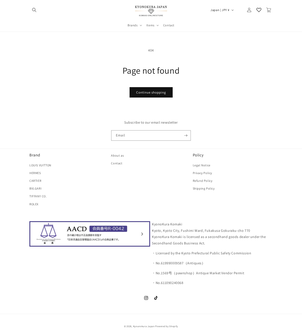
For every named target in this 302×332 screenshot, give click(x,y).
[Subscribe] (186, 135)
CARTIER (35, 180)
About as (117, 155)
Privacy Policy (202, 173)
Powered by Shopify (166, 326)
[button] (34, 10)
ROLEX (33, 204)
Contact (116, 163)
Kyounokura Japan (144, 326)
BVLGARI (35, 188)
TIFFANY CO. (38, 196)
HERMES (35, 173)
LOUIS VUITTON (40, 165)
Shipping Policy (204, 188)
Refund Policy (202, 180)
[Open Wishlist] (259, 10)
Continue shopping (151, 92)
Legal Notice (201, 165)
